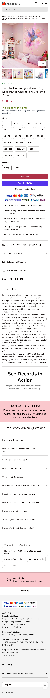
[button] (41, 3)
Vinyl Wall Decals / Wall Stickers (28, 16)
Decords (10, 692)
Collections (12, 16)
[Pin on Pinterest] (21, 278)
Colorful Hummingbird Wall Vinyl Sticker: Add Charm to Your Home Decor (23, 18)
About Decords (10, 565)
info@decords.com (10, 652)
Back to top (25, 591)
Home (4, 16)
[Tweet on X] (11, 278)
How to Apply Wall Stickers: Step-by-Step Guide (22, 552)
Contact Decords (36, 559)
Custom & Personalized (14, 559)
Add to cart (25, 176)
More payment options (25, 189)
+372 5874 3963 (9, 655)
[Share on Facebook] (16, 278)
